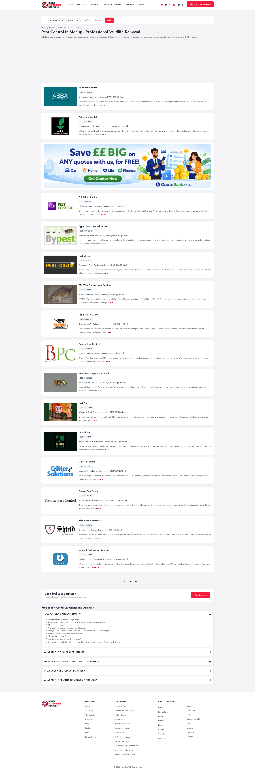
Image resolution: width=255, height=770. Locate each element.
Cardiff (161, 729)
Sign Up (180, 4)
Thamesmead (84, 324)
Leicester (190, 728)
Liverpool (190, 732)
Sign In (166, 4)
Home (70, 4)
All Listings (89, 710)
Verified (87, 20)
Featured (98, 20)
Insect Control (119, 719)
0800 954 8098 (86, 525)
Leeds (189, 723)
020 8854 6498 (86, 407)
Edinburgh (191, 710)
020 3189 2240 (86, 231)
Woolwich (83, 412)
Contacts (94, 4)
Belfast (160, 707)
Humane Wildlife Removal (124, 754)
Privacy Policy (90, 737)
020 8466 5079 (86, 349)
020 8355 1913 (86, 466)
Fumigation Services (122, 728)
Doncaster (162, 738)
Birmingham (163, 712)
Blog (87, 723)
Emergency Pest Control (123, 750)
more (106, 105)
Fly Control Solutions (122, 737)
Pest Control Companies (112, 4)
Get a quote (81, 4)
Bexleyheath (83, 265)
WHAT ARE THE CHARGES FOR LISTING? (64, 652)
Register (88, 728)
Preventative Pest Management (126, 745)
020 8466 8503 (86, 378)
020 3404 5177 (86, 319)
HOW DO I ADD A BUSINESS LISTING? (62, 614)
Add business (201, 595)
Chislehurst (83, 206)
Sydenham (83, 559)
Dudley (189, 706)
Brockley (82, 530)
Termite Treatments (121, 741)
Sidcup (81, 97)
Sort (45, 20)
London (103, 97)
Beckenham (83, 441)
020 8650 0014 (86, 437)
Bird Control (119, 732)
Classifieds (130, 4)
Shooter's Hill (84, 235)
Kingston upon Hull (194, 719)
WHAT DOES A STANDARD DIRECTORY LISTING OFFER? (71, 661)
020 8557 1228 (86, 554)
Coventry (161, 734)
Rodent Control (120, 715)
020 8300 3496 (86, 92)
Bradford (161, 720)
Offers (141, 4)
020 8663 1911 (86, 496)
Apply (109, 20)
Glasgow (190, 714)
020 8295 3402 (86, 201)
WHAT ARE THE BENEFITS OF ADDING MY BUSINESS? (70, 680)
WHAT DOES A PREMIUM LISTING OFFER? (64, 670)
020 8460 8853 (86, 290)
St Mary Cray (84, 126)
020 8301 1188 (85, 260)
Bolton (160, 716)
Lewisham (82, 471)
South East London (92, 97)
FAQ (87, 732)
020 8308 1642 (86, 121)
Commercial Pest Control (124, 710)
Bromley (82, 294)
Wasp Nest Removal (122, 723)
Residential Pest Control (123, 706)
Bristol (160, 725)
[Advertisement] (127, 62)
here (54, 619)
